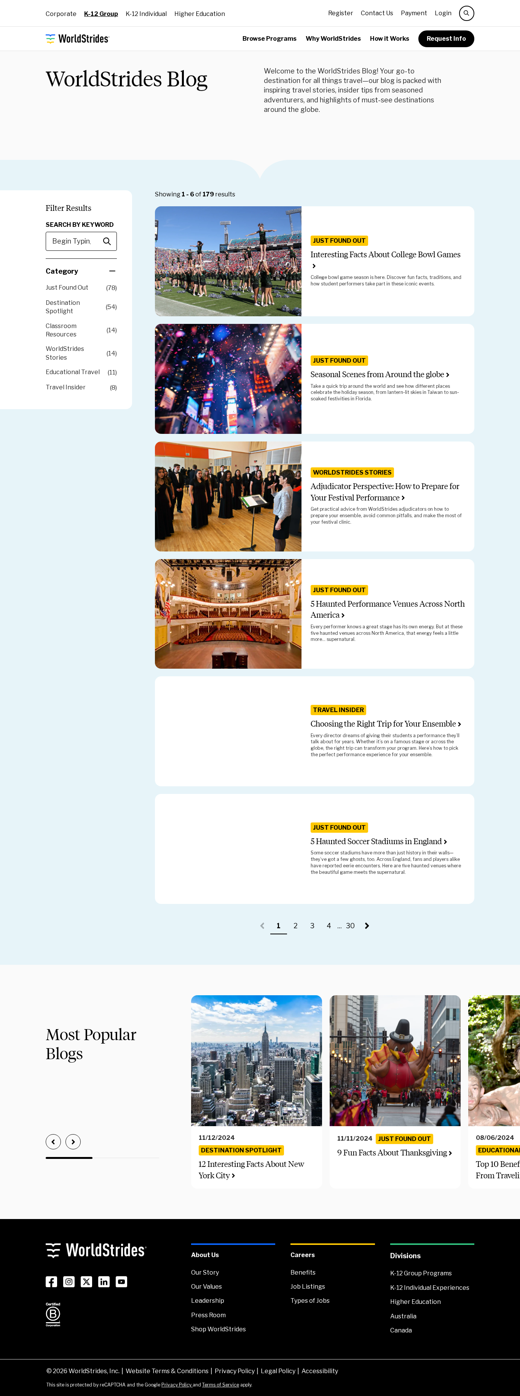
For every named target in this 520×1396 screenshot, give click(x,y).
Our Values (206, 1286)
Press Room (208, 1315)
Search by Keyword (80, 224)
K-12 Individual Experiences (429, 1287)
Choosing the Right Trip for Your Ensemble (383, 723)
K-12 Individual (146, 14)
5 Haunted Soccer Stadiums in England (376, 841)
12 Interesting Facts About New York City (251, 1169)
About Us (205, 1255)
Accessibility (319, 1371)
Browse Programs (269, 38)
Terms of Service (220, 1385)
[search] (466, 13)
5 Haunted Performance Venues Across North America (388, 609)
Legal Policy (278, 1371)
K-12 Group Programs (421, 1273)
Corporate (61, 14)
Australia (403, 1316)
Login (443, 13)
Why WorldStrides (333, 38)
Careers (302, 1255)
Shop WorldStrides (218, 1329)
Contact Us (377, 13)
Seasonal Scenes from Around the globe (377, 374)
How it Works (389, 38)
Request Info (446, 38)
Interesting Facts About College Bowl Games (386, 254)
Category (62, 271)
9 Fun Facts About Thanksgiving (392, 1152)
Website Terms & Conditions (167, 1371)
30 (352, 928)
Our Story (205, 1272)
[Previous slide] (53, 1141)
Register (340, 13)
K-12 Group (101, 14)
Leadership (207, 1300)
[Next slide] (73, 1141)
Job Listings (307, 1286)
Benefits (303, 1272)
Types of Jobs (310, 1300)
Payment (414, 13)
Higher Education (199, 14)
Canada (401, 1330)
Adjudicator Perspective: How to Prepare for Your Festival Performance (385, 491)
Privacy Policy (235, 1371)
